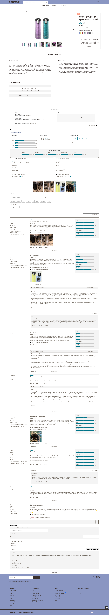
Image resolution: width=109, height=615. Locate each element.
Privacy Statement (30, 579)
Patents (56, 601)
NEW (78, 13)
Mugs (26, 11)
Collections (12, 592)
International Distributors (37, 600)
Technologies (35, 598)
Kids (11, 598)
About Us (54, 5)
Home (11, 11)
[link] (30, 581)
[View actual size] (71, 14)
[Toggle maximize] (74, 14)
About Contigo (13, 601)
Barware (11, 597)
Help (33, 590)
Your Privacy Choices (59, 592)
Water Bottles (13, 590)
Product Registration (36, 595)
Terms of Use (57, 595)
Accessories (12, 600)
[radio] (80, 33)
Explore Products (45, 5)
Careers (11, 605)
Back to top (54, 572)
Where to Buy (35, 601)
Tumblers (12, 595)
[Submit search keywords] (46, 2)
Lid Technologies (62, 5)
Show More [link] (88, 46)
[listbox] (95, 612)
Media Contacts (35, 597)
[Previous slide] (11, 29)
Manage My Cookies (59, 593)
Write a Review (93, 23)
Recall (56, 600)
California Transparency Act (61, 597)
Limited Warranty (36, 593)
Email (78, 590)
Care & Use (34, 592)
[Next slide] (73, 29)
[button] (98, 2)
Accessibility (57, 598)
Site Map (12, 603)
